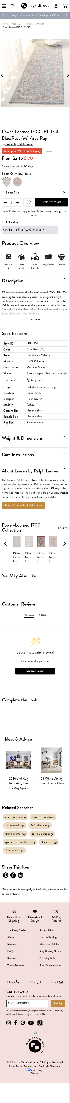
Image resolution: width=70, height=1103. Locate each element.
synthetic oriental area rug (20, 842)
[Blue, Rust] (6, 181)
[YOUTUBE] (31, 1023)
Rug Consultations (50, 965)
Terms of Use (40, 1014)
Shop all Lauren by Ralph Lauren (23, 505)
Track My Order (16, 930)
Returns (12, 958)
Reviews (12, 944)
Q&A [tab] (42, 615)
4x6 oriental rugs (40, 825)
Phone (11, 982)
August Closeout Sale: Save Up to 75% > (35, 15)
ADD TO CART (51, 202)
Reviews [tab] (29, 615)
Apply (24, 211)
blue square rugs (14, 850)
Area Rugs (16, 23)
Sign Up (58, 1003)
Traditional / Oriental (34, 23)
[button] (65, 5)
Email (54, 982)
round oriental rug (15, 833)
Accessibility (46, 930)
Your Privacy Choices (36, 1071)
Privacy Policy (22, 1014)
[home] (35, 8)
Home (5, 23)
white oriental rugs (15, 817)
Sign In (35, 211)
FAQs (11, 951)
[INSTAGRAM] (8, 1023)
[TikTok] (40, 1023)
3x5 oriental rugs (14, 825)
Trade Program (15, 965)
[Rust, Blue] (17, 181)
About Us (13, 937)
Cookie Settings (48, 937)
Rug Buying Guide (50, 951)
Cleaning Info (47, 958)
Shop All (63, 528)
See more (35, 319)
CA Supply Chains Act (49, 1066)
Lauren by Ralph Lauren (19, 144)
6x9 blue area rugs (42, 833)
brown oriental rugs (43, 817)
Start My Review (35, 671)
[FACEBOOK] (15, 1023)
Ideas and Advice (49, 944)
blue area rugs (49, 842)
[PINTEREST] (23, 1023)
